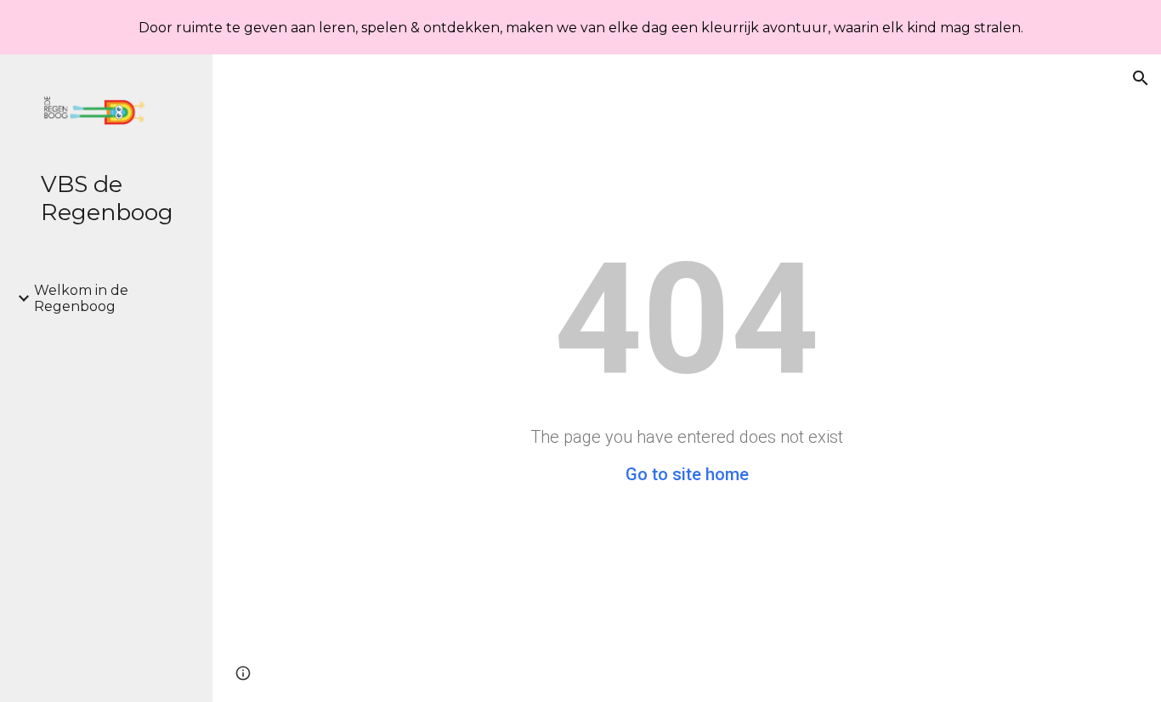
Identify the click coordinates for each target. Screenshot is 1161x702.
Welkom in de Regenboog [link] (81, 298)
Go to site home (687, 474)
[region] (580, 27)
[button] (1140, 78)
